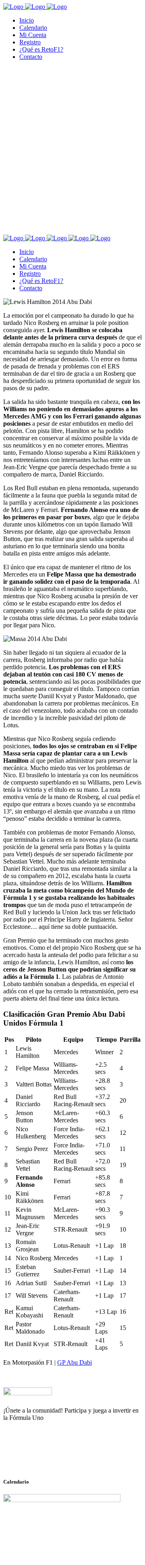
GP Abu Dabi (74, 1362)
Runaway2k (42, 1457)
